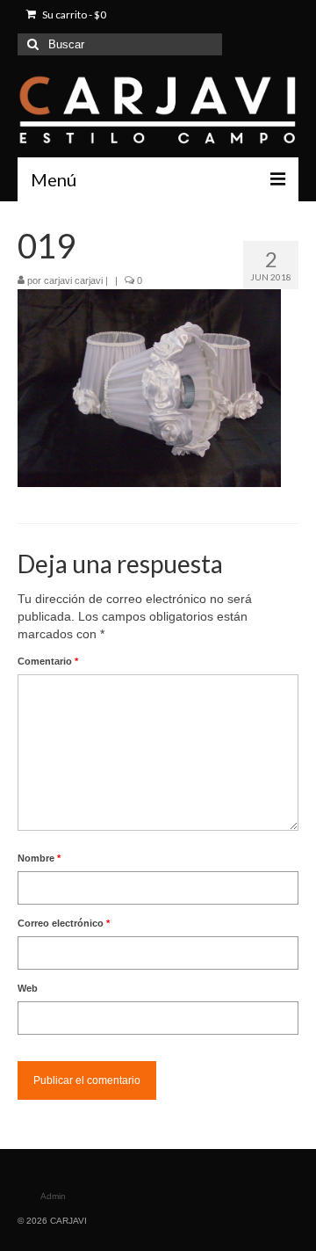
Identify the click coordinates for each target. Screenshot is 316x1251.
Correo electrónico (64, 923)
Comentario (48, 661)
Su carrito (73, 14)
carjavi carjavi (73, 280)
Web (28, 988)
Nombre (39, 858)
